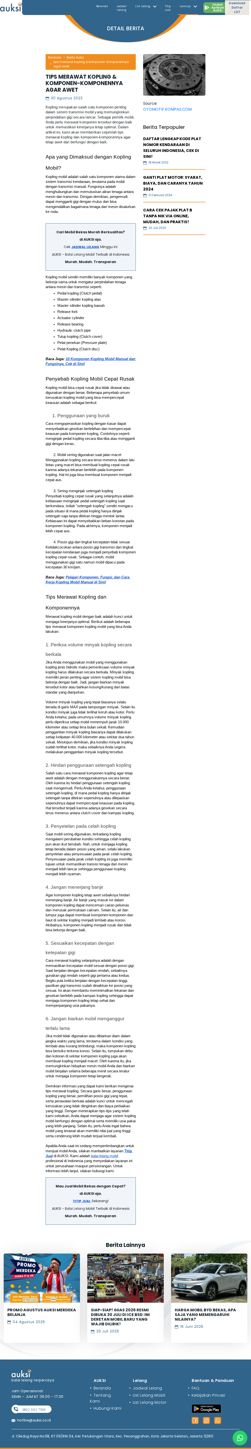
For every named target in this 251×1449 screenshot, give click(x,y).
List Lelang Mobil (147, 1395)
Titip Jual (168, 8)
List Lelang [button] (143, 6)
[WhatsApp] (217, 1420)
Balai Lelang (75, 254)
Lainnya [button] (186, 6)
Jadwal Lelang (121, 8)
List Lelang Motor (147, 1402)
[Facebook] (195, 1420)
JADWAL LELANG (85, 247)
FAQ (193, 1388)
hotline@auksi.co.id (34, 1420)
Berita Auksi (75, 57)
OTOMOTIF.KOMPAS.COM (167, 109)
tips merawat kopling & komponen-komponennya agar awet (91, 64)
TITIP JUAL (82, 1201)
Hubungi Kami (105, 1408)
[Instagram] (206, 1420)
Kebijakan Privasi (206, 1395)
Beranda (102, 6)
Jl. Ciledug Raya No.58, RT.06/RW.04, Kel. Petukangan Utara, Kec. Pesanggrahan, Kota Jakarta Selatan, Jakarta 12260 (112, 1436)
